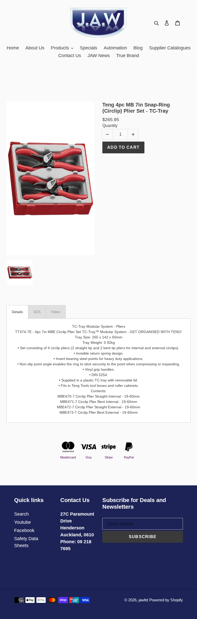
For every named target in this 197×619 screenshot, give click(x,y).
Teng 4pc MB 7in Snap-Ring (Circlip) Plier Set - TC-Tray (136, 108)
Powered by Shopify (166, 600)
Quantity (109, 125)
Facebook (24, 530)
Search (21, 514)
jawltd (143, 600)
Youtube (22, 522)
